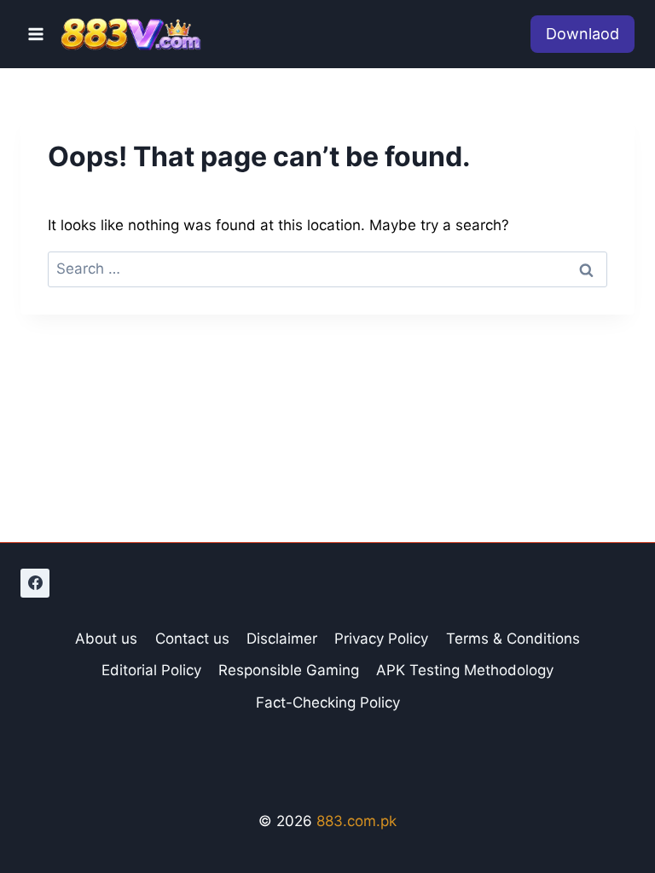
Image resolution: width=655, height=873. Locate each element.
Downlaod (582, 34)
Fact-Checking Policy (328, 702)
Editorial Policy (151, 670)
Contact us (192, 638)
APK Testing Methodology (465, 670)
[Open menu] (36, 33)
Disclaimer (281, 638)
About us (106, 638)
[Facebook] (34, 583)
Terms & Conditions (513, 638)
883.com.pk (356, 821)
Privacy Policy (381, 638)
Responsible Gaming (288, 670)
